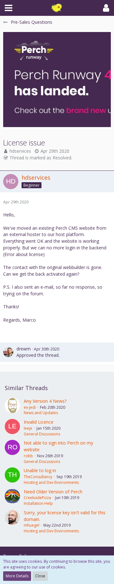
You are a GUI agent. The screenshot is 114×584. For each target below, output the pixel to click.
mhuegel (31, 525)
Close (40, 576)
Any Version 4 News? (45, 401)
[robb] (12, 452)
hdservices (20, 151)
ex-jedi (30, 407)
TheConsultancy (38, 476)
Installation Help (38, 503)
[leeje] (12, 428)
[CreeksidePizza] (12, 497)
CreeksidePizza (37, 497)
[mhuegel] (12, 522)
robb (28, 456)
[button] (8, 8)
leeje (28, 428)
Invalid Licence (39, 422)
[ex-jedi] (12, 407)
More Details (17, 576)
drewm (23, 349)
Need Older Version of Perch (53, 492)
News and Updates (41, 412)
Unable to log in (40, 470)
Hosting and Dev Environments (51, 482)
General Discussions (42, 434)
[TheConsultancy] (12, 476)
